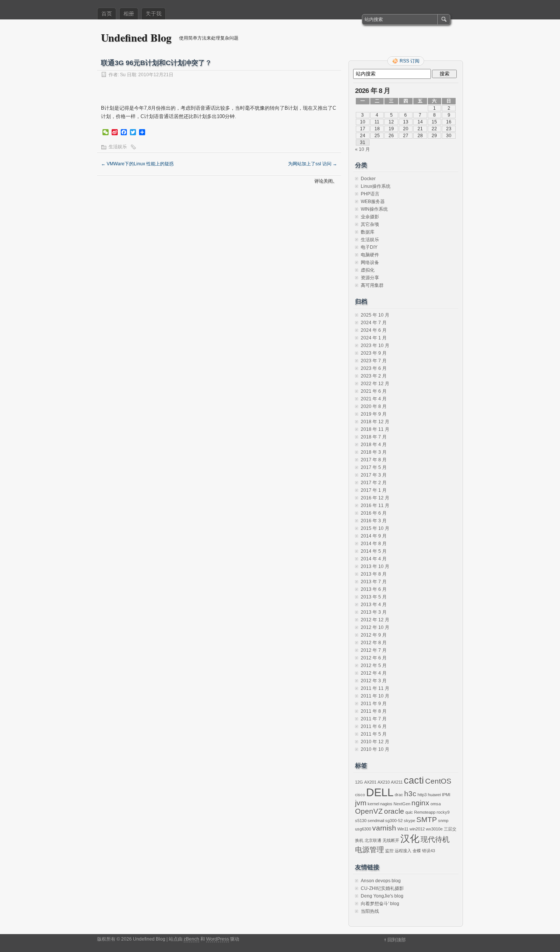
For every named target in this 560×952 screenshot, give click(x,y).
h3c (410, 794)
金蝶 (417, 850)
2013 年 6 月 (374, 589)
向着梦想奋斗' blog (380, 903)
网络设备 (370, 262)
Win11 (402, 829)
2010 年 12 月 (375, 741)
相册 (128, 14)
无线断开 (390, 840)
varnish (384, 828)
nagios (386, 804)
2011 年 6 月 (374, 726)
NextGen (402, 804)
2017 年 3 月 (374, 475)
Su (123, 74)
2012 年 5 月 (374, 665)
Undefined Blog (136, 37)
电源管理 (369, 850)
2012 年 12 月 (375, 619)
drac (399, 794)
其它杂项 (370, 224)
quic (409, 812)
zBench (191, 939)
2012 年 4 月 (374, 673)
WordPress (217, 939)
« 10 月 (362, 149)
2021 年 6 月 (374, 391)
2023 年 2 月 (374, 376)
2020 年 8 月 (374, 406)
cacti (414, 780)
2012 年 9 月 (374, 635)
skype (409, 820)
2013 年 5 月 (374, 597)
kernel (373, 804)
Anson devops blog (381, 880)
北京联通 (373, 840)
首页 (106, 14)
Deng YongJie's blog (382, 896)
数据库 (367, 232)
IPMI (446, 794)
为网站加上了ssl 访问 (312, 163)
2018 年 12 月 (375, 421)
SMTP (426, 820)
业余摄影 (370, 216)
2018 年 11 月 (375, 429)
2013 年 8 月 (374, 574)
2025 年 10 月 (375, 315)
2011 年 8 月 (374, 711)
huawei (434, 794)
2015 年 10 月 (375, 528)
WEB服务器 (373, 201)
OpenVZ (369, 811)
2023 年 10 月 (375, 345)
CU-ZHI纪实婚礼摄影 (382, 888)
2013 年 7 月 (374, 581)
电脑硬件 (370, 255)
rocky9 (443, 812)
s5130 (360, 820)
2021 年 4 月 (374, 399)
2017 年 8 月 (374, 459)
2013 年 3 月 (374, 612)
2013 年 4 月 (374, 604)
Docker (368, 178)
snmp (443, 820)
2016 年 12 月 (375, 498)
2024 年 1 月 (374, 338)
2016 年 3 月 (374, 520)
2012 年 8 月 (374, 642)
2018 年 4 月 (374, 444)
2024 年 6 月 (374, 330)
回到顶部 (396, 939)
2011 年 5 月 (374, 734)
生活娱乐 (118, 146)
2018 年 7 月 (374, 437)
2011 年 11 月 (375, 688)
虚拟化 (367, 270)
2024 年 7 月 (374, 322)
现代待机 (435, 839)
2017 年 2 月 (374, 482)
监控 (389, 850)
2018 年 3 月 (374, 452)
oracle (394, 811)
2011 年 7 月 (374, 719)
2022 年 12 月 (375, 383)
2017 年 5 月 (374, 467)
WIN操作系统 (374, 209)
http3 (422, 794)
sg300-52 (394, 820)
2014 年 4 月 (374, 559)
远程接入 (403, 850)
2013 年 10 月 (375, 566)
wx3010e (434, 829)
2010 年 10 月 (375, 749)
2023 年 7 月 (374, 360)
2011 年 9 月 (374, 703)
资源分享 (370, 277)
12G (359, 782)
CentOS (438, 781)
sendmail (376, 820)
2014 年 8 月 (374, 543)
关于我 (154, 14)
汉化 (409, 839)
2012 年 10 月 (375, 627)
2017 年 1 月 (374, 490)
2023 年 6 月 (374, 368)
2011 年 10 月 (375, 696)
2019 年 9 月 (374, 414)
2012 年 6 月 (374, 658)
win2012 (417, 829)
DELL (380, 792)
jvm (360, 803)
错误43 (428, 850)
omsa (435, 804)
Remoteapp (424, 812)
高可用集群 (372, 285)
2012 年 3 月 (374, 680)
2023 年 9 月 (374, 353)
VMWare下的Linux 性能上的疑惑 (137, 163)
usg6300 (363, 829)
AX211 (397, 782)
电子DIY (369, 247)
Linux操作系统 (375, 186)
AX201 (370, 782)
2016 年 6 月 (374, 513)
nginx (420, 803)
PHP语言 (370, 194)
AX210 (384, 782)
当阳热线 (370, 911)
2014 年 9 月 (374, 536)
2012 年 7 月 (374, 650)
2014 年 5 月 (374, 551)
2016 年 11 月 (375, 505)
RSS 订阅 (409, 61)
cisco (360, 794)
